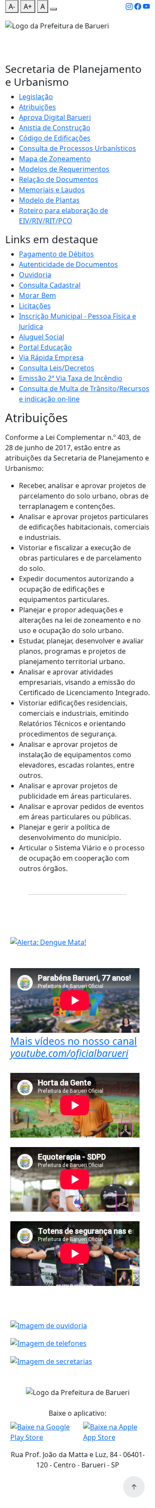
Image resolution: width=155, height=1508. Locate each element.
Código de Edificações (54, 138)
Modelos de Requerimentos (64, 169)
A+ (28, 6)
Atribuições (37, 107)
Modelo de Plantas (49, 200)
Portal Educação (45, 347)
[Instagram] (129, 6)
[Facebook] (137, 6)
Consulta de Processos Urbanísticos (77, 148)
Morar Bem (37, 295)
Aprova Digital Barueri (55, 117)
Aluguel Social (41, 337)
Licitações (35, 305)
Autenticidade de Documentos (68, 264)
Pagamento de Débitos (56, 254)
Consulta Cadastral (50, 285)
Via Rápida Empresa (51, 357)
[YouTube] (146, 6)
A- (12, 6)
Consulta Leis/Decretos (56, 368)
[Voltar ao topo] (134, 1487)
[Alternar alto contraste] (53, 9)
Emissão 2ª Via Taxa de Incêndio (70, 378)
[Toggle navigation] (10, 36)
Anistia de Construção (54, 127)
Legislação (36, 96)
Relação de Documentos (58, 179)
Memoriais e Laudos (52, 189)
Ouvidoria (35, 274)
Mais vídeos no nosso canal (73, 1047)
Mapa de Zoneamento (55, 158)
